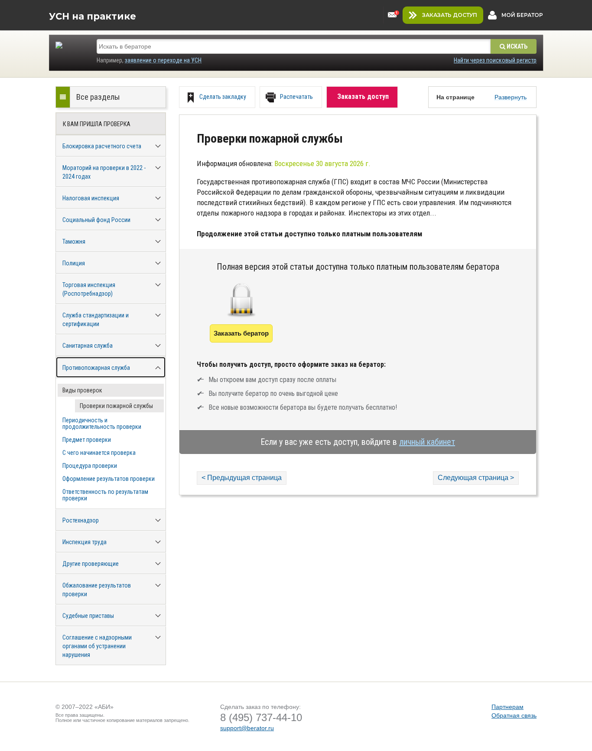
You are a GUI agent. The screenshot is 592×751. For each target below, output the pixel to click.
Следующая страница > (476, 477)
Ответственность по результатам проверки (105, 495)
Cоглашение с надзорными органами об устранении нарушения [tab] (97, 646)
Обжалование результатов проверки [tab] (96, 590)
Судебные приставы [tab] (88, 615)
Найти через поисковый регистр (495, 60)
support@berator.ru (247, 728)
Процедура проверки (89, 465)
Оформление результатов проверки (108, 478)
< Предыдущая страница (242, 477)
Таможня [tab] (73, 241)
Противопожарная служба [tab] (96, 367)
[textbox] (294, 46)
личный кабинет (427, 442)
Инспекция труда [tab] (84, 542)
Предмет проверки (86, 439)
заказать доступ (449, 15)
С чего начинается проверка (99, 452)
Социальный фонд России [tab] (96, 219)
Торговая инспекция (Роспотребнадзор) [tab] (88, 289)
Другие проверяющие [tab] (90, 563)
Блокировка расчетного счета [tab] (101, 146)
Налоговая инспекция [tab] (90, 198)
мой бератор (522, 15)
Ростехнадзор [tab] (80, 520)
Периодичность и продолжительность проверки (101, 423)
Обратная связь (514, 715)
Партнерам (507, 706)
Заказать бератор (241, 333)
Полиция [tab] (73, 263)
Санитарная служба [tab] (87, 345)
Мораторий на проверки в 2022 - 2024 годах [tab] (104, 172)
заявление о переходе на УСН (163, 60)
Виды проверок (82, 390)
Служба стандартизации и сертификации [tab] (95, 319)
